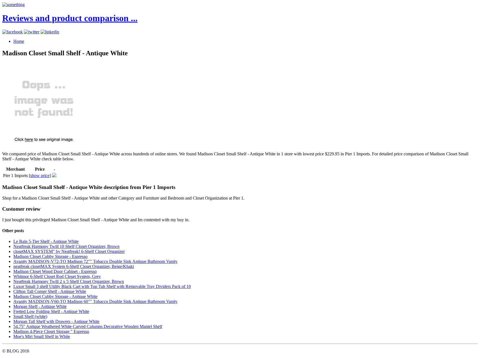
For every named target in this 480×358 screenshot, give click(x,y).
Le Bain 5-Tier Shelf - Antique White (46, 241)
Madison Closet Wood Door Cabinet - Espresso (55, 271)
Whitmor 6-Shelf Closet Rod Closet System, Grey (57, 276)
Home (18, 41)
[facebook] (12, 31)
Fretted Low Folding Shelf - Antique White (51, 311)
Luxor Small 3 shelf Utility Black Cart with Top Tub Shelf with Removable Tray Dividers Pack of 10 (102, 286)
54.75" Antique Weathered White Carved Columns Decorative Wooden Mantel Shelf (87, 326)
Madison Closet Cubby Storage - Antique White (55, 296)
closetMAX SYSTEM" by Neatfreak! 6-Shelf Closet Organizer (69, 251)
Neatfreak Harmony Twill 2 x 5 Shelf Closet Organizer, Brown (68, 281)
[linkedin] (50, 31)
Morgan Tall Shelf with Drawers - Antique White (56, 321)
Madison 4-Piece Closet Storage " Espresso (51, 331)
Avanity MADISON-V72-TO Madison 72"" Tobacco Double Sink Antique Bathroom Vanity (95, 261)
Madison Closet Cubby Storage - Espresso (50, 256)
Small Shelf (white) (30, 316)
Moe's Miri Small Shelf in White (41, 336)
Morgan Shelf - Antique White (40, 306)
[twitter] (31, 31)
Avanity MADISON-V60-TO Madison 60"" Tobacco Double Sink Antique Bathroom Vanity (95, 301)
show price (39, 175)
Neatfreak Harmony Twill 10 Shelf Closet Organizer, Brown (66, 246)
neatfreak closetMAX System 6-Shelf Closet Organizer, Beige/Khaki (73, 266)
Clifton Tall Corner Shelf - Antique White (49, 291)
